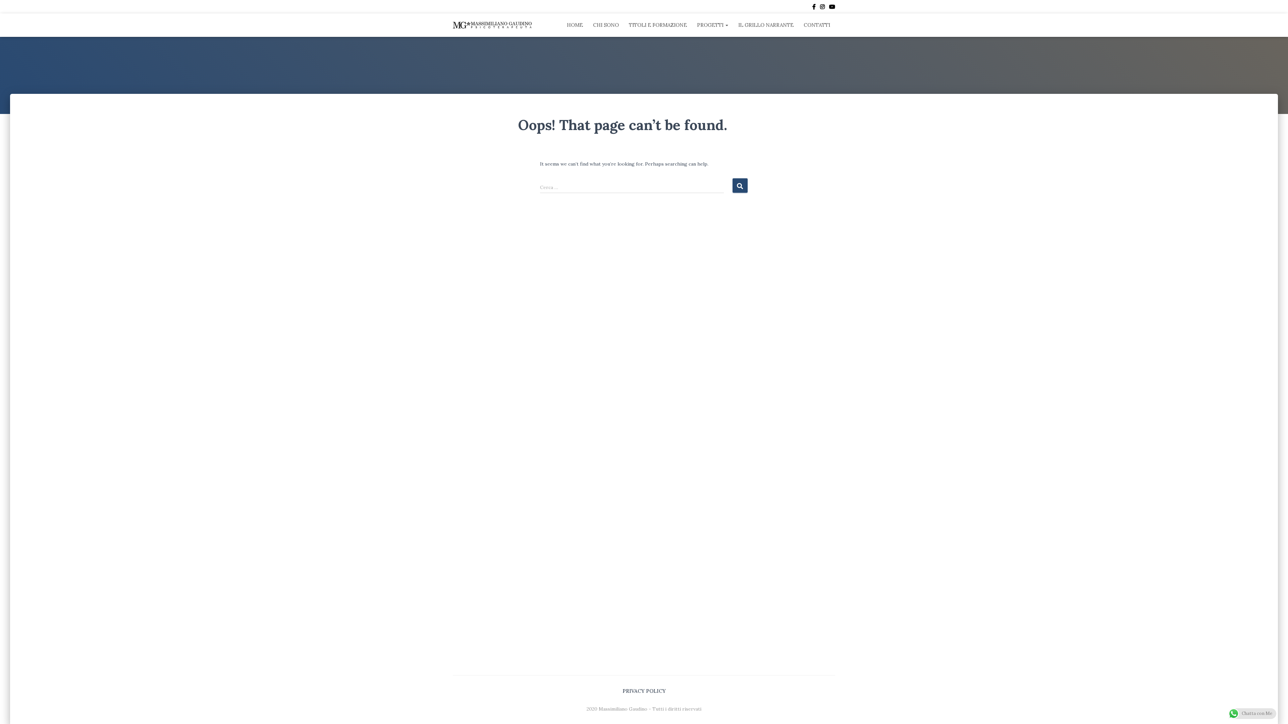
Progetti (711, 25)
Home (575, 25)
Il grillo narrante (766, 25)
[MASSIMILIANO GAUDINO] (492, 25)
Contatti (817, 25)
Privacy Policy (644, 691)
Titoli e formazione (658, 25)
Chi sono (606, 25)
